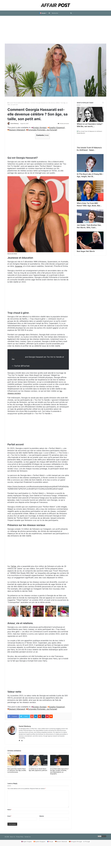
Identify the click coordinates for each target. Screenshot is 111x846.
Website (41, 816)
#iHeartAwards (21, 359)
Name (9, 809)
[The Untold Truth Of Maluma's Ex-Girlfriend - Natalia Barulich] (90, 138)
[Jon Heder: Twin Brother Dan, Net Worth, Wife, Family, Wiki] (90, 216)
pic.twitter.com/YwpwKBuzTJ (24, 361)
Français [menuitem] (51, 841)
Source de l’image (12, 253)
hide (46, 135)
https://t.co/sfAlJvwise (37, 359)
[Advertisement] (55, 29)
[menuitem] (43, 13)
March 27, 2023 (36, 366)
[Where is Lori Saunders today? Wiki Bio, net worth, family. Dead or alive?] (90, 114)
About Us (12, 836)
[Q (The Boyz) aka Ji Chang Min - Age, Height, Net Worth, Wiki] (90, 163)
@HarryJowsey (18, 357)
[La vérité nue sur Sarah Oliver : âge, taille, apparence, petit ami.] (38, 760)
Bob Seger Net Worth (86, 251)
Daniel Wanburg (15, 123)
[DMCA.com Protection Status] (102, 836)
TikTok (13, 566)
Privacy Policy (19, 836)
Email (9, 816)
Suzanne (18, 266)
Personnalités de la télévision (22, 102)
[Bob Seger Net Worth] (90, 240)
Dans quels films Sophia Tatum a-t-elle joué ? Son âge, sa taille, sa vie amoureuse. (16, 770)
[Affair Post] (55, 5)
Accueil (10, 102)
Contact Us (27, 836)
